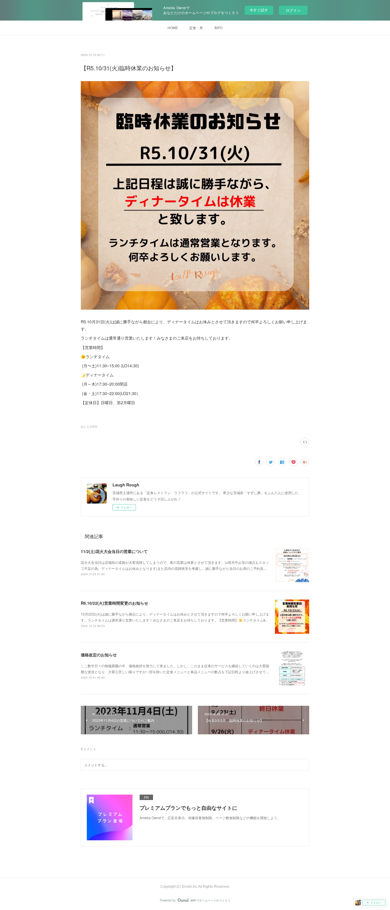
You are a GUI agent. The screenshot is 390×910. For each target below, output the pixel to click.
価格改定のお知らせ (99, 655)
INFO (218, 27)
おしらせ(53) (89, 426)
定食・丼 (196, 27)
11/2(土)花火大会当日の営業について (114, 551)
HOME (173, 27)
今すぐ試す (259, 10)
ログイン (293, 10)
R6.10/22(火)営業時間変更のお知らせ (114, 603)
